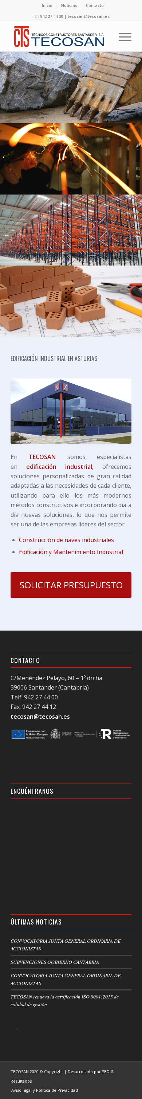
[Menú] (121, 36)
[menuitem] (47, 5)
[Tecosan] (59, 36)
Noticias (69, 5)
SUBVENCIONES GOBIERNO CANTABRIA (55, 961)
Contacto (95, 5)
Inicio (47, 5)
